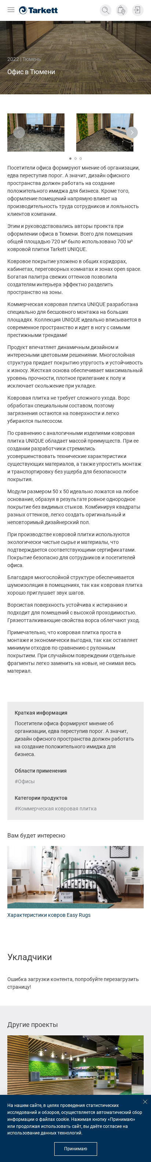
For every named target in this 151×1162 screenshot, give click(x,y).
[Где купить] (122, 10)
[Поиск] (105, 10)
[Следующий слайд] (132, 132)
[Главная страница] (38, 10)
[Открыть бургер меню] (11, 10)
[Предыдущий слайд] (19, 132)
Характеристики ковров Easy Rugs (49, 915)
